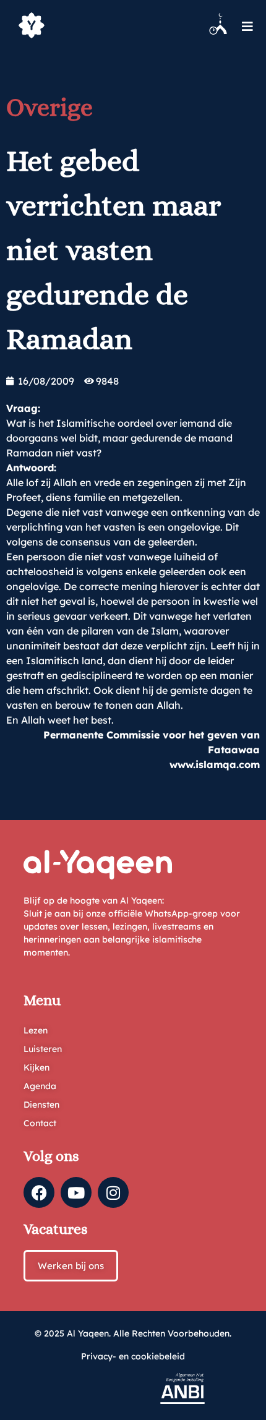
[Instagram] (113, 1192)
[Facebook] (39, 1192)
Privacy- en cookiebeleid (133, 1356)
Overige (49, 107)
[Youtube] (76, 1192)
